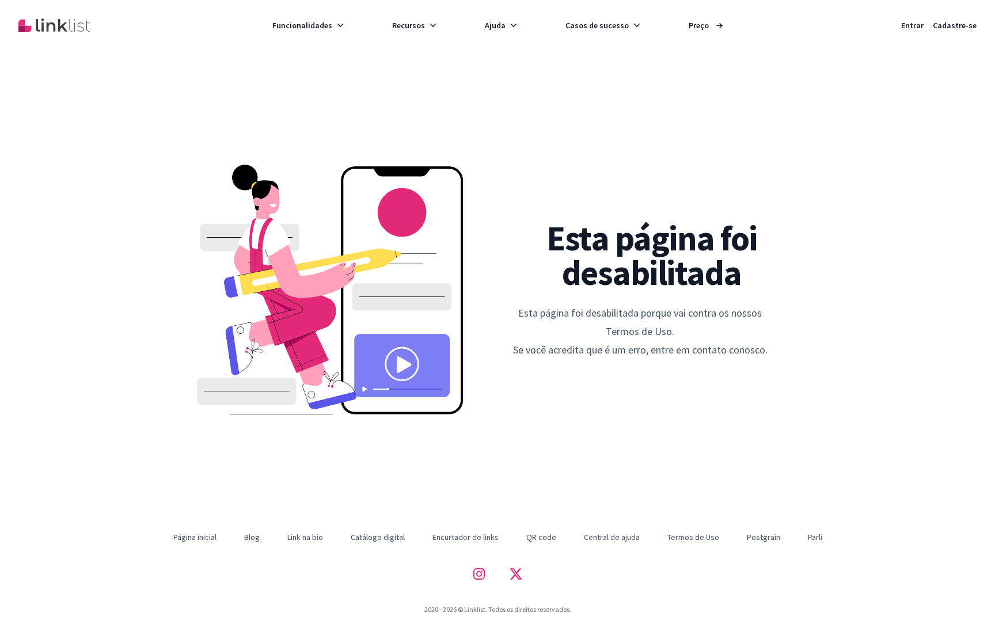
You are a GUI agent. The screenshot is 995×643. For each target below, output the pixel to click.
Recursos (408, 25)
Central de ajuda (612, 537)
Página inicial (195, 537)
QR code (541, 537)
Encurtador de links (465, 537)
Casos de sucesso (597, 25)
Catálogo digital (378, 537)
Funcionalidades (302, 25)
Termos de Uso (693, 537)
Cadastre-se (955, 25)
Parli (815, 537)
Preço (706, 25)
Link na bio (305, 537)
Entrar (912, 25)
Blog (252, 537)
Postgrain (763, 537)
